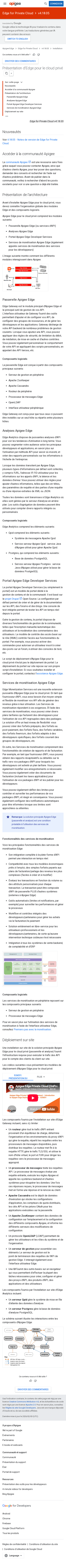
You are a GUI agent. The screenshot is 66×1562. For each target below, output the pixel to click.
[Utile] (34, 54)
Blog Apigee (8, 1494)
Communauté (9, 1457)
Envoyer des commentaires (20, 61)
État (4, 1467)
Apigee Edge (8, 48)
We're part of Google (12, 1430)
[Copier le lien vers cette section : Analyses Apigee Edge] (35, 431)
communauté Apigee (17, 162)
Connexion (56, 3)
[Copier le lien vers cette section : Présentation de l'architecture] (50, 195)
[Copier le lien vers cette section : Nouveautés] (24, 132)
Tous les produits (10, 1533)
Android (6, 1513)
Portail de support (11, 1472)
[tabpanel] (33, 1098)
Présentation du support (14, 1462)
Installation (57, 48)
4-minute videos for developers (17, 1489)
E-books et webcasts (12, 1445)
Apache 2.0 (31, 1405)
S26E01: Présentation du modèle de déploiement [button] (18, 1077)
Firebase (6, 1523)
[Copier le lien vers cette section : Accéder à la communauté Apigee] (59, 154)
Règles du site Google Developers (21, 1408)
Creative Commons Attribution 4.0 (24, 1401)
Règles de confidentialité (14, 1544)
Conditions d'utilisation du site (43, 1544)
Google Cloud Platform (13, 1528)
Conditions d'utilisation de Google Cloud (23, 1549)
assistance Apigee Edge (50, 673)
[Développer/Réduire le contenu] (21, 82)
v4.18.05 (43, 13)
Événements (8, 1435)
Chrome (6, 1518)
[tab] (18, 1076)
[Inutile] (38, 54)
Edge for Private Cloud (17, 13)
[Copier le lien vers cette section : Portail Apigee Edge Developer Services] (60, 581)
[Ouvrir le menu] (5, 3)
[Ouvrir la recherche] (46, 4)
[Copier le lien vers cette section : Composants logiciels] (30, 359)
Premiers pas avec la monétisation (32, 1029)
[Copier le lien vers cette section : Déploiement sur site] (37, 1040)
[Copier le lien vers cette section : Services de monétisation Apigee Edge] (58, 683)
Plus (39, 1077)
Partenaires (8, 1440)
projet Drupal (12, 598)
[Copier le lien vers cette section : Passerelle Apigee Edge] (38, 300)
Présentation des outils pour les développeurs (24, 1484)
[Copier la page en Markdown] (6, 73)
